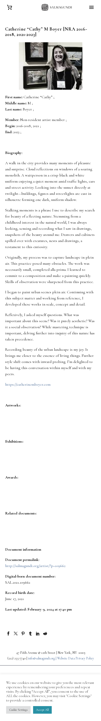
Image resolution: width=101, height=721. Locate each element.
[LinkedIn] (38, 633)
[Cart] (9, 7)
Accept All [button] (42, 710)
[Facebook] (8, 633)
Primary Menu (91, 7)
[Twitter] (16, 633)
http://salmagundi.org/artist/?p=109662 (35, 565)
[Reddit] (45, 633)
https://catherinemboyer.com (27, 384)
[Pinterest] (23, 633)
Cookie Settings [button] (18, 710)
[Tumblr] (30, 633)
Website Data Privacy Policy (75, 658)
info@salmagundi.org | (42, 658)
